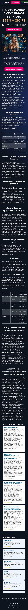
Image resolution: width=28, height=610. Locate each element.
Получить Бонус (14, 29)
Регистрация (15, 2)
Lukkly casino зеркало (14, 69)
